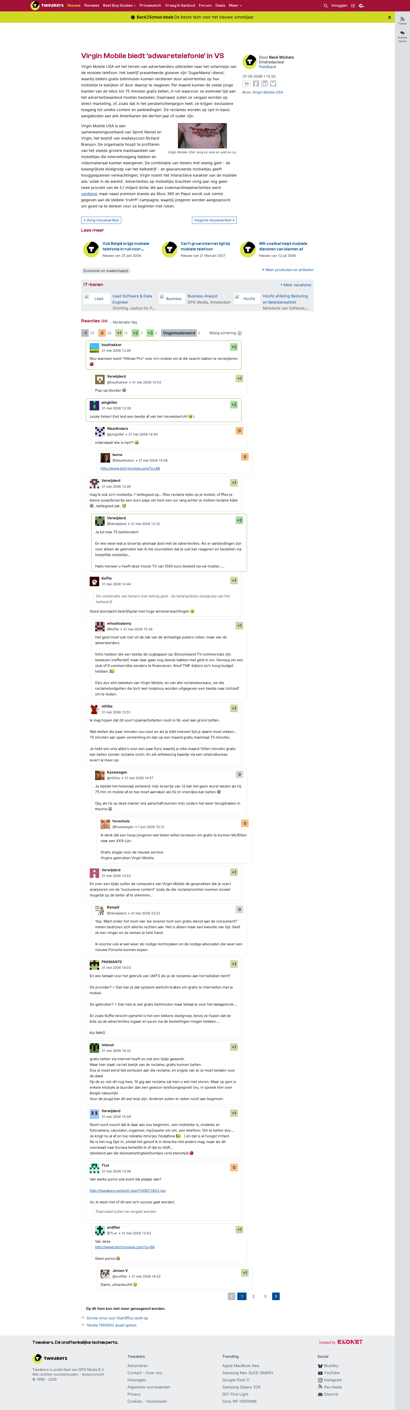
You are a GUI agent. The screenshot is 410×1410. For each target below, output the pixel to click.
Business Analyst (203, 296)
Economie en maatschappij (106, 270)
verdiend (89, 193)
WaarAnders (117, 428)
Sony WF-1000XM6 (239, 1401)
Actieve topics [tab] (402, 39)
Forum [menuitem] (205, 5)
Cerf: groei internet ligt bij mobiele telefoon (205, 246)
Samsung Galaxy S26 (241, 1387)
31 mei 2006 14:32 (116, 1051)
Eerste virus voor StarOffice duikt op (117, 1318)
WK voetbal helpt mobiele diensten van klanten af (283, 246)
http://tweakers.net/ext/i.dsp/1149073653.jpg (128, 1190)
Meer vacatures (297, 284)
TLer (105, 1165)
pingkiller (109, 402)
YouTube (332, 1372)
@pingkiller (115, 434)
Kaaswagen (117, 772)
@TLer (112, 1233)
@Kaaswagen (123, 827)
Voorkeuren (156, 1401)
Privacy (134, 1394)
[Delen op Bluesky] (273, 83)
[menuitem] (326, 5)
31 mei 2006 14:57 (139, 778)
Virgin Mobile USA (267, 92)
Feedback (267, 66)
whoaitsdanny (119, 623)
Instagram (333, 1379)
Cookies (134, 1401)
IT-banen (93, 284)
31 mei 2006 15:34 (138, 629)
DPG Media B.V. (92, 1369)
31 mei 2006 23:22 (145, 913)
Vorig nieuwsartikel (103, 220)
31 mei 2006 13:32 (145, 524)
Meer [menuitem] (234, 5)
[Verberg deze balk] (389, 17)
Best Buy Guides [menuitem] (117, 5)
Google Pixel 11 (236, 1379)
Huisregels (136, 1379)
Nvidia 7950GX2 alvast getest (111, 1325)
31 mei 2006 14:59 (143, 434)
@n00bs (113, 778)
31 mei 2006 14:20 (146, 1276)
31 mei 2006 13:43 (136, 1233)
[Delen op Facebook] (256, 83)
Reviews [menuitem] (91, 5)
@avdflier (119, 1276)
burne (117, 454)
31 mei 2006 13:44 (116, 584)
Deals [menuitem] (220, 5)
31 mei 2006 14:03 (116, 967)
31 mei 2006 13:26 (116, 486)
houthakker (111, 344)
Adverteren (137, 1365)
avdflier (113, 1227)
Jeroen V (120, 1270)
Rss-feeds (333, 1387)
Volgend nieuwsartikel (213, 220)
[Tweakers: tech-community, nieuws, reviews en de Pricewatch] (46, 5)
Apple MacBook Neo (240, 1365)
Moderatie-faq (125, 322)
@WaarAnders (123, 460)
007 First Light (235, 1394)
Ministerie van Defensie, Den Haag (294, 308)
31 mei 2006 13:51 (116, 712)
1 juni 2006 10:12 (151, 827)
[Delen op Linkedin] (264, 83)
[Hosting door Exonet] (341, 1342)
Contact (134, 1372)
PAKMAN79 (112, 962)
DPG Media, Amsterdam (209, 302)
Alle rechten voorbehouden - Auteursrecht (68, 1374)
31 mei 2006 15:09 (116, 1117)
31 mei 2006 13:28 (116, 350)
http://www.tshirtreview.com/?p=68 (130, 468)
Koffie (107, 578)
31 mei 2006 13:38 (116, 408)
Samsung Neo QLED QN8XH (247, 1372)
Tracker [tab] (402, 23)
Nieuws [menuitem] (73, 5)
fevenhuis (121, 821)
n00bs (107, 706)
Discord (331, 1394)
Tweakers (40, 1369)
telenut (108, 1045)
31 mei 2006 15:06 (153, 460)
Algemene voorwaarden (148, 1387)
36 (246, 83)
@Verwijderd (116, 524)
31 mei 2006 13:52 (146, 382)
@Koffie (113, 629)
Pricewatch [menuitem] (150, 5)
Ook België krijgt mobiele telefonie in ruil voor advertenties (125, 246)
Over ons (154, 1372)
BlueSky (331, 1365)
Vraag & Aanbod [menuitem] (180, 5)
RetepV (113, 907)
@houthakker (117, 382)
